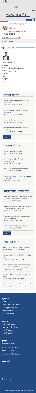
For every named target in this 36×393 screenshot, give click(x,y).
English (11, 6)
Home (3, 41)
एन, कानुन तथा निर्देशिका (10, 308)
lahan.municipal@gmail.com (13, 354)
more (6, 137)
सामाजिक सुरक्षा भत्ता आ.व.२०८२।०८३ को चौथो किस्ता (16, 247)
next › (17, 287)
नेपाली (16, 6)
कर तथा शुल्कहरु (8, 310)
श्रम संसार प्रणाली (8, 313)
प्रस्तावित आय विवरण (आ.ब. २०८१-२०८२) (14, 120)
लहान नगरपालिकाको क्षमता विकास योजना (13, 151)
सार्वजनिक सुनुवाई (8, 330)
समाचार (5, 302)
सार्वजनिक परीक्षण (8, 333)
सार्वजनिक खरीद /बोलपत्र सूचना (12, 304)
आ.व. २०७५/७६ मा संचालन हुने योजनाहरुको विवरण (16, 169)
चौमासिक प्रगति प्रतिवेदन (10, 327)
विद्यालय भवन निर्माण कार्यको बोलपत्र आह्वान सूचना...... (17, 226)
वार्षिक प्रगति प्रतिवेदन (9, 324)
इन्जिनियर (5, 65)
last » (25, 287)
